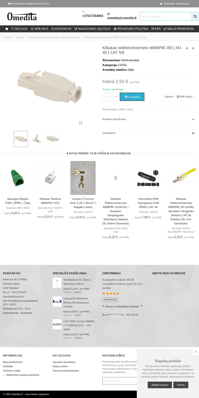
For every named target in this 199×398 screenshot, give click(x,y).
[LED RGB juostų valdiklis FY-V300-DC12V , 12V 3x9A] (57, 324)
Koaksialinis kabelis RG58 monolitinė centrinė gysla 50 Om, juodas (122, 283)
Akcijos (21, 28)
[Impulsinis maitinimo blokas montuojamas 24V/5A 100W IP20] (57, 301)
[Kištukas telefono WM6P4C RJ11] (50, 178)
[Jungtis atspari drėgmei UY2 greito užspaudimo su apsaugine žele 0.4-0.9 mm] (193, 48)
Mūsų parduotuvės (13, 362)
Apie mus (41, 28)
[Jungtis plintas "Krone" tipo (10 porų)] (187, 48)
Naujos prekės (60, 366)
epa (158, 28)
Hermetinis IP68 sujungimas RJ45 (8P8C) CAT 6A (148, 203)
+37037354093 (92, 16)
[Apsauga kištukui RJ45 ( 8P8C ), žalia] (17, 178)
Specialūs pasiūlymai (69, 273)
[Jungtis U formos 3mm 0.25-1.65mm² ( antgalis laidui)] (83, 178)
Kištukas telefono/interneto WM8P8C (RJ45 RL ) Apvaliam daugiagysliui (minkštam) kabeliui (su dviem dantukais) (115, 211)
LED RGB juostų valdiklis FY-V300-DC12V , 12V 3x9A (79, 325)
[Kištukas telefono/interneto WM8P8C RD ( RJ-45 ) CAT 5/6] (81, 123)
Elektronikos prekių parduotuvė (22, 375)
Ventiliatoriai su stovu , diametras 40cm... (77, 281)
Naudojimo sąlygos (94, 28)
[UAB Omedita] (44, 16)
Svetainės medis (11, 370)
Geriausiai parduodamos (66, 370)
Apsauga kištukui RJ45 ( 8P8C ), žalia (17, 200)
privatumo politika (132, 28)
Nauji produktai (181, 28)
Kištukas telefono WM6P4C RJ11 (50, 200)
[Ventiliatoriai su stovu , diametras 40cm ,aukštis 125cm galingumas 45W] (57, 283)
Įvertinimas (111, 273)
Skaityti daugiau (159, 385)
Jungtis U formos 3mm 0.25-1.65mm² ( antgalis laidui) (83, 203)
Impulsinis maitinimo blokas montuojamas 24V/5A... (76, 302)
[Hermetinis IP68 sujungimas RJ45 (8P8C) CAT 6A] (148, 178)
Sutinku (181, 385)
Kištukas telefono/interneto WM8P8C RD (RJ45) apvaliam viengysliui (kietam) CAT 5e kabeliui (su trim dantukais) (181, 211)
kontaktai (63, 28)
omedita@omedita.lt (121, 18)
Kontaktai (8, 366)
